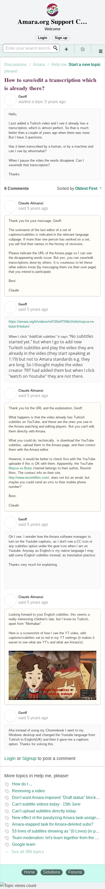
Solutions (51, 872)
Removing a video (28, 791)
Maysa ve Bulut (20, 468)
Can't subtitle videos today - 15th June (46, 804)
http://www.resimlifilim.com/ (29, 477)
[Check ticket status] (83, 48)
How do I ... (22, 784)
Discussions (15, 64)
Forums (75, 872)
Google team (23, 844)
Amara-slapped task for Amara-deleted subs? (52, 824)
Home (29, 872)
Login (10, 758)
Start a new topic (85, 64)
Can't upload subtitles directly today (44, 811)
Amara (39, 64)
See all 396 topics (27, 852)
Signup (29, 758)
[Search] (57, 48)
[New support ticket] (66, 48)
